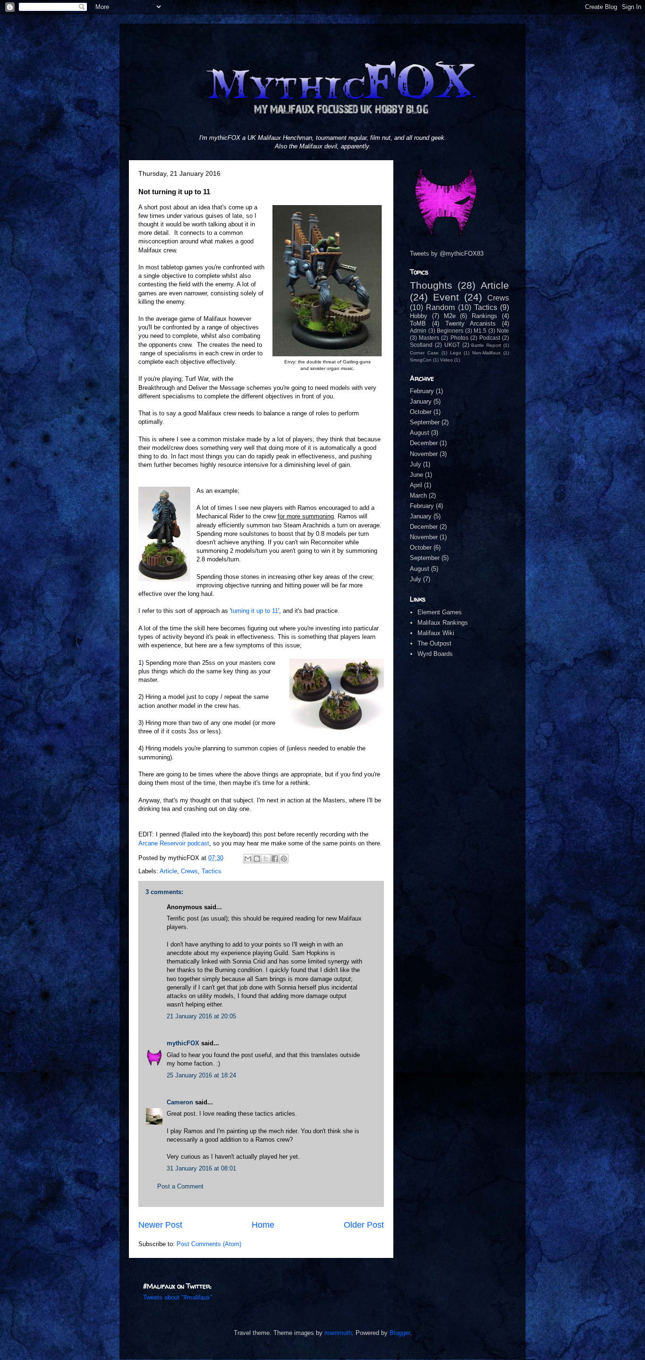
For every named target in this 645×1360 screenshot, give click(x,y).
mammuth (338, 1332)
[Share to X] (266, 858)
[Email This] (248, 858)
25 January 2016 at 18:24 (201, 1075)
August (419, 432)
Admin (418, 330)
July (415, 464)
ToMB (418, 323)
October (421, 411)
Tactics (211, 871)
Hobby (418, 315)
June (416, 474)
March (418, 495)
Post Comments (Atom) (209, 1244)
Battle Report (486, 345)
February (422, 391)
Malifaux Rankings (442, 622)
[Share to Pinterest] (284, 858)
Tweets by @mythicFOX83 (447, 253)
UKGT (452, 345)
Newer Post (160, 1225)
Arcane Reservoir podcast (173, 843)
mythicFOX (183, 1043)
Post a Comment (180, 1186)
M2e (450, 315)
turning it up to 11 (254, 610)
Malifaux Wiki (435, 633)
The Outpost (434, 643)
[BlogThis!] (257, 858)
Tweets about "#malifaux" (177, 1297)
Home (263, 1225)
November (424, 453)
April (416, 485)
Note (503, 330)
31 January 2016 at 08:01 (201, 1168)
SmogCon (421, 359)
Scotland (421, 345)
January (421, 401)
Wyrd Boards (435, 653)
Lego (455, 352)
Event (446, 297)
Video (446, 359)
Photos (459, 338)
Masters (429, 338)
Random (440, 307)
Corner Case (424, 352)
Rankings (484, 315)
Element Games (439, 612)
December (424, 443)
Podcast (489, 338)
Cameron (180, 1102)
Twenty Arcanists (470, 323)
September (425, 422)
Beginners (450, 330)
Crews (189, 871)
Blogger (400, 1332)
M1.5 (480, 330)
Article (168, 871)
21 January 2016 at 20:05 (201, 1016)
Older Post (364, 1225)
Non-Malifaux (486, 352)
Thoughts (431, 285)
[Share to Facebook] (275, 858)
